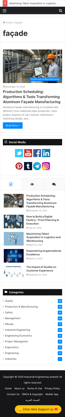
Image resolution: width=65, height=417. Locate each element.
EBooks (9, 324)
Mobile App (52, 394)
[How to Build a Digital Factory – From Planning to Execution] (14, 221)
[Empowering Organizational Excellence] (14, 256)
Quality (9, 300)
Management (12, 318)
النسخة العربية (32, 400)
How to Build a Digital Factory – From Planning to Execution (42, 220)
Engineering (12, 353)
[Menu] (4, 12)
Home (8, 22)
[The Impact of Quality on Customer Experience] (14, 272)
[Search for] (60, 12)
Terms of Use (34, 388)
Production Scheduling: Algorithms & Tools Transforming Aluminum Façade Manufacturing (31, 97)
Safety (9, 312)
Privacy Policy (52, 388)
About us (19, 388)
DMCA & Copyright (32, 394)
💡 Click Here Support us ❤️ (38, 409)
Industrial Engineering (17, 329)
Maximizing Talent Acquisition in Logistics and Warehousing (43, 237)
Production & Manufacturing (21, 306)
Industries (10, 358)
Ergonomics (12, 347)
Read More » (13, 125)
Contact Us (13, 394)
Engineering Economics (18, 335)
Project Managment (16, 341)
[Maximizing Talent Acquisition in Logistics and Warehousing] (14, 239)
